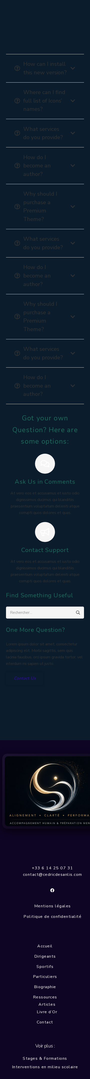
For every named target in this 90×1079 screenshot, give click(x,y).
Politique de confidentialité (53, 916)
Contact (45, 1022)
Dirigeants (45, 956)
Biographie (45, 987)
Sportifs (45, 966)
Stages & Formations (45, 1058)
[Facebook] (53, 890)
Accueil (45, 946)
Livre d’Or (47, 1012)
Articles (47, 1004)
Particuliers (45, 976)
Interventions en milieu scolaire (45, 1067)
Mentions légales (52, 906)
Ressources (45, 997)
